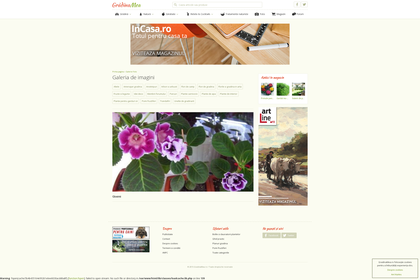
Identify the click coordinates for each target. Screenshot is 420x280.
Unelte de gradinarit (184, 101)
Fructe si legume (122, 93)
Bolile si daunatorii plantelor (226, 234)
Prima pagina (118, 71)
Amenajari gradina (133, 86)
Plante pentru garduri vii (126, 101)
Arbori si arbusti (169, 86)
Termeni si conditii (171, 248)
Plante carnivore (189, 93)
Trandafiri (165, 101)
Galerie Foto (131, 71)
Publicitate (167, 234)
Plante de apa (209, 93)
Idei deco (138, 93)
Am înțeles (396, 274)
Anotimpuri (151, 86)
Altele (116, 86)
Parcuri (173, 93)
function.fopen (76, 278)
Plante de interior (228, 93)
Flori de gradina (206, 86)
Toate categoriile (220, 252)
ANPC (165, 252)
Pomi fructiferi (149, 101)
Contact (166, 238)
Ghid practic (218, 238)
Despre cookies (170, 243)
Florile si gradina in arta (230, 86)
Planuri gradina (220, 243)
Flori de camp (187, 86)
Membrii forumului (156, 93)
